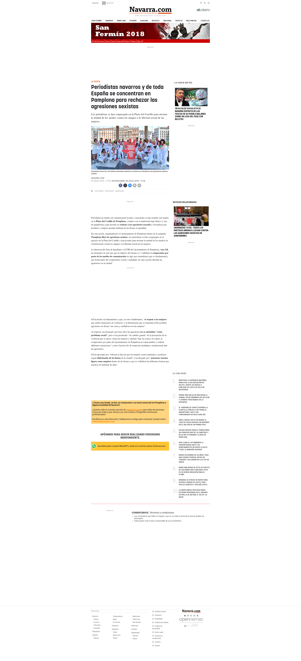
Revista (178, 20)
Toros (107, 41)
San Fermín (96, 20)
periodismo (109, 191)
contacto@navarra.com (103, 421)
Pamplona (121, 20)
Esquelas (205, 20)
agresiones (119, 191)
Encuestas (116, 622)
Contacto (158, 615)
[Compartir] (120, 185)
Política (95, 619)
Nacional (167, 20)
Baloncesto (117, 635)
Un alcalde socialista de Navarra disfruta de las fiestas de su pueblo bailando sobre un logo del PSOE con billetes (190, 114)
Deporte (156, 20)
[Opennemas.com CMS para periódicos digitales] (191, 622)
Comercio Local (133, 409)
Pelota (115, 638)
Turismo (158, 642)
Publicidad (158, 619)
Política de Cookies (161, 622)
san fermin (99, 191)
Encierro (100, 41)
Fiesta (113, 41)
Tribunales (97, 625)
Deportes (115, 629)
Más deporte (137, 622)
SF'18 (94, 41)
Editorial (96, 638)
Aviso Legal (159, 632)
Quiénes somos (160, 612)
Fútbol (115, 632)
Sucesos (96, 622)
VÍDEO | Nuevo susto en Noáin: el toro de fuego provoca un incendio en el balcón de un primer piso (194, 422)
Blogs (115, 619)
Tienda (157, 646)
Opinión (133, 20)
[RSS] (197, 616)
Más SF (140, 41)
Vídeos (133, 41)
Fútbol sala (136, 619)
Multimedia (191, 20)
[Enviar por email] (134, 185)
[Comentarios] (139, 185)
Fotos (127, 41)
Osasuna (144, 20)
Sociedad (96, 628)
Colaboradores (118, 616)
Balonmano (136, 616)
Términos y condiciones (161, 512)
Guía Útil (120, 41)
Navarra (109, 20)
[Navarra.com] (150, 10)
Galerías (135, 636)
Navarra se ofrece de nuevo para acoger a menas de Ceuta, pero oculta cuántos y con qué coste (193, 482)
